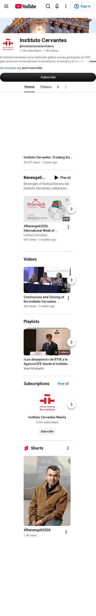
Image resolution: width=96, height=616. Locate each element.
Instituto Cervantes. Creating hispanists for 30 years (48, 157)
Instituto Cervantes (35, 235)
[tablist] (48, 87)
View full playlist (34, 368)
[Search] (48, 6)
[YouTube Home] (25, 6)
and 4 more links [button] (32, 68)
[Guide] (6, 6)
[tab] (29, 87)
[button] (65, 87)
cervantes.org (12, 68)
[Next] (71, 209)
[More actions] (68, 227)
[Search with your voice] (56, 6)
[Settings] (66, 6)
